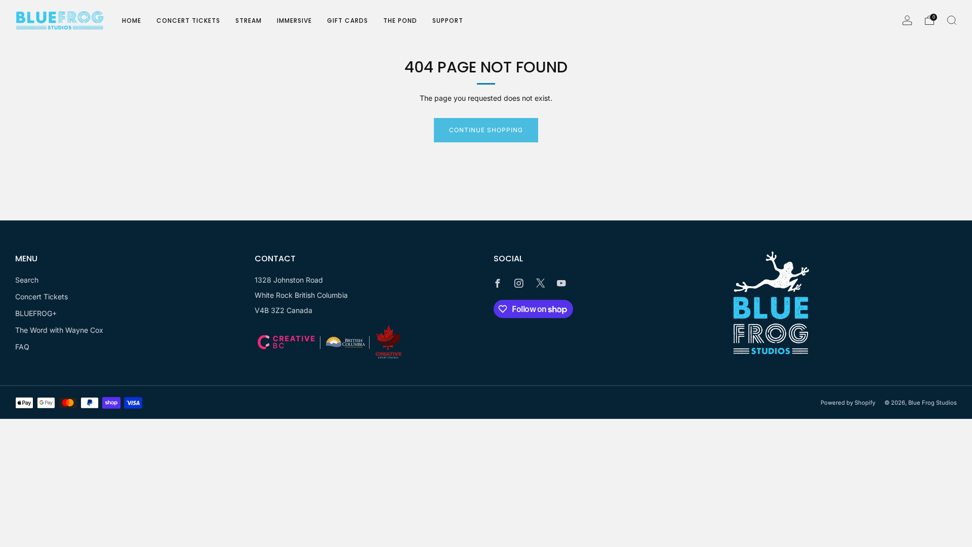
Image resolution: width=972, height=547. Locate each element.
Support (447, 20)
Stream (248, 20)
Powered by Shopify (848, 402)
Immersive (294, 20)
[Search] (952, 20)
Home (131, 20)
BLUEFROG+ (36, 313)
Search (26, 280)
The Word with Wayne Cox (59, 330)
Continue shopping (486, 130)
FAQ (22, 346)
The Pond (400, 20)
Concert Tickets (188, 20)
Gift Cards (347, 20)
